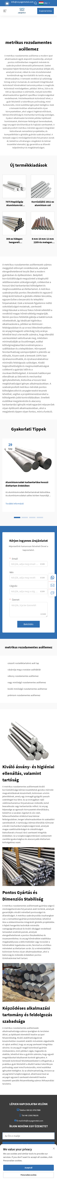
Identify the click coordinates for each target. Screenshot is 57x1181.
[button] (17, 517)
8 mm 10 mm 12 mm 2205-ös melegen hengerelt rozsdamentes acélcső (43, 240)
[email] (52, 585)
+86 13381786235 (31, 1115)
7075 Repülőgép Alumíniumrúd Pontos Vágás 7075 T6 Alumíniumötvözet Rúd (14, 203)
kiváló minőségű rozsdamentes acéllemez (27, 688)
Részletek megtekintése (14, 186)
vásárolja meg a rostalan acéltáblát (24, 669)
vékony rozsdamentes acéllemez (23, 676)
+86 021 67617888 (33, 1110)
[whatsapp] (52, 577)
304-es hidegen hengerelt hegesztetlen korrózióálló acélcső (14, 240)
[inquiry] (52, 592)
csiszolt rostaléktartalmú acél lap (23, 663)
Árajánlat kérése (45, 11)
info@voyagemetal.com (22, 1)
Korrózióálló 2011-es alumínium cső (43, 203)
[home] (22, 10)
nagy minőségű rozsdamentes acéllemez (27, 682)
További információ (15, 503)
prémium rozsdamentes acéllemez (24, 695)
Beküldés (28, 624)
